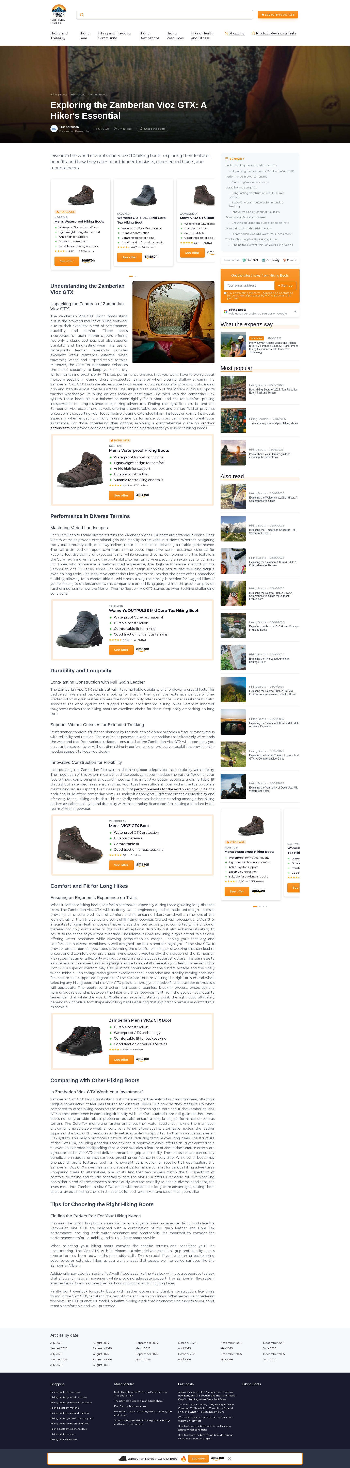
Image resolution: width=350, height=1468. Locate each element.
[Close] (248, 604)
